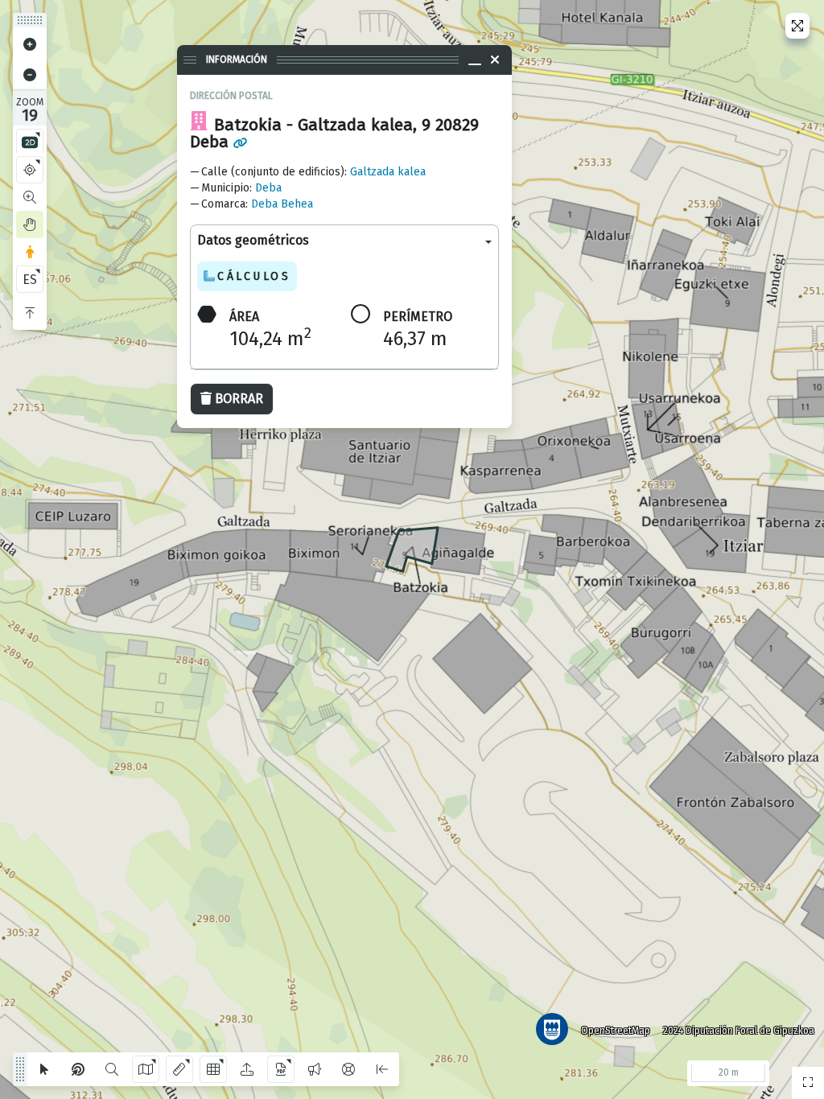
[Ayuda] (348, 1069)
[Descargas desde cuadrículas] (213, 1069)
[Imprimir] (281, 1069)
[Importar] (247, 1069)
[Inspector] (78, 1069)
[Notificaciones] (314, 1069)
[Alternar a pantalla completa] (797, 26)
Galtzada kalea (388, 172)
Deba (268, 188)
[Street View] (29, 251)
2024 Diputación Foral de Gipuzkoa (738, 1030)
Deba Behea (282, 204)
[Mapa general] (808, 1083)
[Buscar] (112, 1069)
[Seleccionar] (44, 1069)
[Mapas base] (145, 1069)
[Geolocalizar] (29, 169)
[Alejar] (29, 74)
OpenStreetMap (615, 1030)
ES (30, 279)
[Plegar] (29, 313)
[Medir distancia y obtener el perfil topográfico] (179, 1069)
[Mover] (29, 224)
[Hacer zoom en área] (29, 197)
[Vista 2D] (29, 142)
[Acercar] (29, 44)
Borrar (239, 398)
